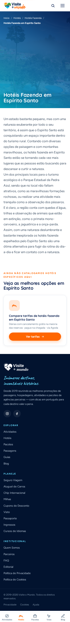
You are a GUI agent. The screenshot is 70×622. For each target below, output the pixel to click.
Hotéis (17, 18)
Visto (7, 512)
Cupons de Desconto (16, 505)
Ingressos (9, 524)
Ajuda (36, 604)
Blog (6, 463)
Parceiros (9, 554)
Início (7, 18)
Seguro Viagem (13, 480)
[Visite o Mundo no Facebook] (17, 413)
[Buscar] (53, 6)
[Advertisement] (35, 58)
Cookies (24, 604)
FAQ (6, 560)
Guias (7, 457)
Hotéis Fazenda (33, 18)
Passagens (10, 450)
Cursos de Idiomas (15, 531)
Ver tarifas (33, 336)
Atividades (10, 431)
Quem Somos (12, 547)
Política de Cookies (15, 579)
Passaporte (10, 518)
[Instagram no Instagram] (7, 413)
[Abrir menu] (62, 6)
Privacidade (10, 604)
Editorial (8, 567)
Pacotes (8, 444)
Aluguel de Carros (14, 486)
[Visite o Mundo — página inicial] (15, 5)
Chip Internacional (14, 493)
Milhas (7, 499)
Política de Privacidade (17, 573)
